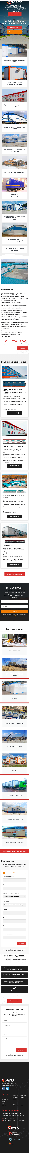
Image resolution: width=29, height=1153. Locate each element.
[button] (14, 20)
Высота (5, 926)
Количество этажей (8, 934)
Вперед (21, 943)
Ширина (5, 917)
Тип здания (6, 901)
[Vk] (3, 1088)
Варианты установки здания (11, 893)
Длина (5, 909)
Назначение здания (8, 876)
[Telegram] (7, 1088)
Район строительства (9, 885)
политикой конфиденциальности (16, 615)
